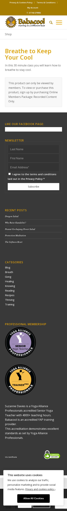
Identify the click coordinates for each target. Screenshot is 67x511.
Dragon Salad (11, 216)
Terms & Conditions (46, 2)
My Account (32, 7)
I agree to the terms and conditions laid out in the (32, 176)
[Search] (49, 22)
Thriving (9, 299)
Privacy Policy (34, 178)
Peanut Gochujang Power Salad (20, 229)
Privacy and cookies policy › (40, 489)
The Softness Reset (13, 241)
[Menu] (57, 22)
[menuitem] (21, 2)
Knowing (10, 286)
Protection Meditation (15, 235)
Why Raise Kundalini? (15, 222)
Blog (7, 267)
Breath (9, 272)
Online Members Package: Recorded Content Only (33, 96)
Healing (9, 281)
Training (9, 304)
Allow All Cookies (33, 498)
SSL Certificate (11, 457)
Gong (8, 276)
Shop (8, 34)
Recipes (9, 295)
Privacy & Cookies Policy (21, 2)
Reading (10, 290)
